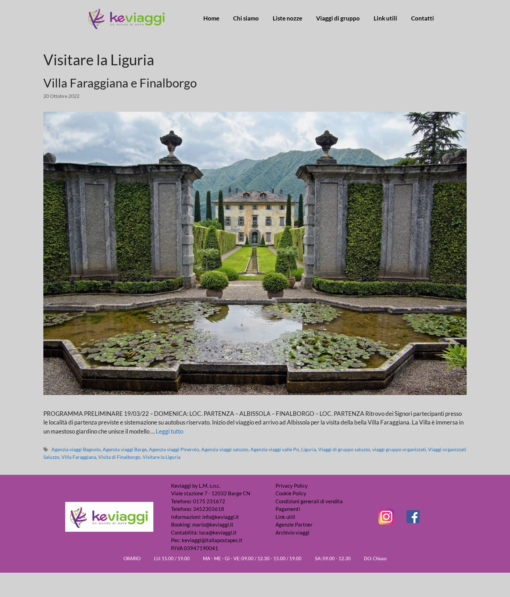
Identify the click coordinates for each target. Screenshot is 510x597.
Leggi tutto (169, 431)
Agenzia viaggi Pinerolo (174, 449)
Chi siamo (246, 18)
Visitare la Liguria (161, 457)
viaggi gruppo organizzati (399, 449)
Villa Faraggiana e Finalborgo (120, 82)
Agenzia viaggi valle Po (274, 449)
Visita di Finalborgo (119, 457)
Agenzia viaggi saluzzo (224, 449)
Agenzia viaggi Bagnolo (76, 449)
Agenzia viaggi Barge (125, 449)
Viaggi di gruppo (338, 18)
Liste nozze (287, 18)
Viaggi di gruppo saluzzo (344, 449)
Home (211, 18)
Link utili (385, 18)
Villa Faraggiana (78, 457)
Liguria (308, 449)
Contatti (422, 18)
